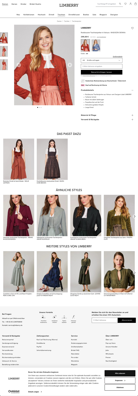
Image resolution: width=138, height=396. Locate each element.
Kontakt (74, 340)
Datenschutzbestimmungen (89, 75)
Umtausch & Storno (9, 361)
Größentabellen (77, 347)
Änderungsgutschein (79, 343)
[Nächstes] (70, 65)
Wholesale (110, 354)
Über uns (109, 340)
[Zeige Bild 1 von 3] (37, 107)
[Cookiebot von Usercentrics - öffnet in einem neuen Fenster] (14, 391)
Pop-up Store (110, 343)
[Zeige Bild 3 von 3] (41, 107)
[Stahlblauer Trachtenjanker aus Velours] (95, 45)
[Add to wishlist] (132, 28)
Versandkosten (7, 350)
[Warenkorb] (135, 4)
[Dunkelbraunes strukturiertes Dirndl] (52, 159)
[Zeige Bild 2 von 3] (39, 107)
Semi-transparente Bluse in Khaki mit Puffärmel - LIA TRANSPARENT (118, 294)
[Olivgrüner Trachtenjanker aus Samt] (119, 215)
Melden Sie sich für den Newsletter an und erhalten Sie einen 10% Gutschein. (110, 314)
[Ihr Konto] (130, 4)
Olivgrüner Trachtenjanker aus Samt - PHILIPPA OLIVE (118, 238)
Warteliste (75, 361)
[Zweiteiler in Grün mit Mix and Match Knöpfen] (18, 271)
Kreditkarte (41, 343)
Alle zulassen (120, 373)
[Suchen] (120, 4)
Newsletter (75, 354)
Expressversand (8, 347)
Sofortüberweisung (44, 350)
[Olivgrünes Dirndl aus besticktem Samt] (85, 271)
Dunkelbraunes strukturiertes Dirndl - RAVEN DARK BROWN (50, 182)
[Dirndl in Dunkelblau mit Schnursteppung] (52, 271)
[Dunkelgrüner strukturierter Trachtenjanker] (85, 215)
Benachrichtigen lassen (101, 72)
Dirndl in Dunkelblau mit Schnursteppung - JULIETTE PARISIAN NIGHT (50, 294)
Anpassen (119, 380)
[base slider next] (135, 216)
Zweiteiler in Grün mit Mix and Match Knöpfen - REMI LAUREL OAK (17, 294)
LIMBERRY (86, 28)
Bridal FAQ (75, 350)
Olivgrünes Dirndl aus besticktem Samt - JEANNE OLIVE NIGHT (85, 294)
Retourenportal (8, 340)
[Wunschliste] (125, 4)
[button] (101, 60)
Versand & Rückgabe (11, 336)
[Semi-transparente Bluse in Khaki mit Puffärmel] (119, 271)
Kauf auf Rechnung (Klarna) (47, 340)
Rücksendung (7, 354)
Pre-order (74, 357)
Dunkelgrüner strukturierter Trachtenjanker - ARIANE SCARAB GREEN (83, 238)
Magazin (74, 364)
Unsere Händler (112, 347)
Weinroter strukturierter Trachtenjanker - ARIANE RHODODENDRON (18, 238)
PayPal (39, 347)
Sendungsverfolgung (10, 343)
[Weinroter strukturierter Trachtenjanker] (18, 215)
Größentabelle (117, 56)
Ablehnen (120, 387)
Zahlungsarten (43, 336)
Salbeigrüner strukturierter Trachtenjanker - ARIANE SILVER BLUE (50, 238)
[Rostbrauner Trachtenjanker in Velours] (85, 45)
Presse (108, 357)
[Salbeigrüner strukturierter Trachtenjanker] (52, 215)
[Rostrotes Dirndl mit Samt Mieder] (18, 159)
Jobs (107, 350)
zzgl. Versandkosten (101, 37)
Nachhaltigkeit (111, 361)
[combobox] (107, 4)
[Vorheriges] (19, 65)
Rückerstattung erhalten (11, 357)
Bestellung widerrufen (10, 364)
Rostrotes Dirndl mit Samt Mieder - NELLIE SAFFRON (16, 182)
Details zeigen (33, 392)
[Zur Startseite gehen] (68, 4)
